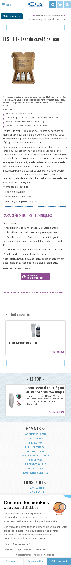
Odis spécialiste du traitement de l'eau (35, 5)
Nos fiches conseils (35, 472)
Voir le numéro (11, 16)
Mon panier (37, 492)
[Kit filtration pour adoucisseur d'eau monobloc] (9, 27)
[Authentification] (67, 4)
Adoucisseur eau (35, 434)
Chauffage (35, 460)
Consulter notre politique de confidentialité (25, 549)
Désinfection (35, 451)
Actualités (37, 488)
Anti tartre (35, 438)
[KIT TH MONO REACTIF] (62, 27)
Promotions (35, 468)
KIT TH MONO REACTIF (35, 338)
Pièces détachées (35, 464)
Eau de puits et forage (35, 455)
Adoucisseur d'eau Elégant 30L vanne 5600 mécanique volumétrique (35, 400)
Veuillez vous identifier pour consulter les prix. (35, 292)
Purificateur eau (35, 447)
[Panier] (60, 4)
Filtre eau (35, 442)
